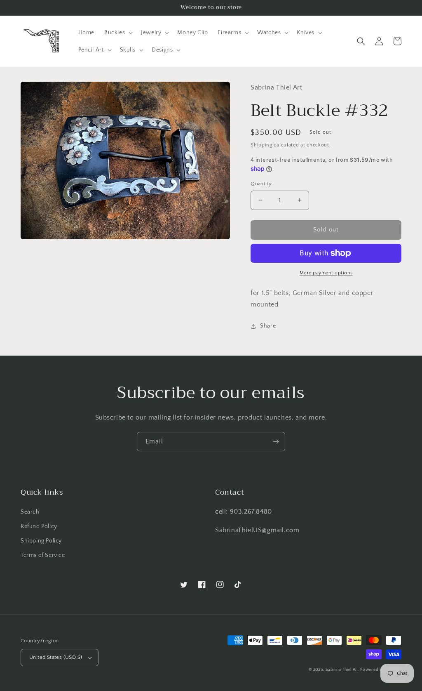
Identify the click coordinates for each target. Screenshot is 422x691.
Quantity (261, 183)
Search (30, 512)
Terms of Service (43, 555)
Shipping (261, 145)
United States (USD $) (55, 657)
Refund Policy (39, 526)
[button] (117, 32)
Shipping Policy (41, 541)
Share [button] (268, 326)
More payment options (326, 273)
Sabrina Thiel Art (342, 669)
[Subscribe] (276, 441)
